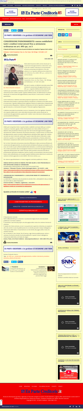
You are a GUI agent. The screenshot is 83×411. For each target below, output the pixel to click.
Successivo (42, 267)
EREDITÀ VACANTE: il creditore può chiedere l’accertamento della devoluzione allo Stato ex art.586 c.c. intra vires (68, 62)
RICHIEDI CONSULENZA (28, 5)
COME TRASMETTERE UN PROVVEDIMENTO (28, 202)
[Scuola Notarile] (68, 262)
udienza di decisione (15, 258)
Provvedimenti (6, 18)
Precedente (15, 267)
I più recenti (66, 56)
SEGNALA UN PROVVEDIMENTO (57, 5)
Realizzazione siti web (8, 406)
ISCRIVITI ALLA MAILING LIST (28, 210)
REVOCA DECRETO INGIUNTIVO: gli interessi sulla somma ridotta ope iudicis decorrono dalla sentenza (67, 82)
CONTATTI (38, 5)
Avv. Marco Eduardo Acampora (12, 87)
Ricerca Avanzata (62, 49)
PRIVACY (45, 5)
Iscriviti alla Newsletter (31, 18)
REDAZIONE (18, 5)
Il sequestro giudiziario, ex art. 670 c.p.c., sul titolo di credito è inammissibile (17, 270)
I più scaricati (74, 56)
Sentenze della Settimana (15, 18)
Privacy (1, 403)
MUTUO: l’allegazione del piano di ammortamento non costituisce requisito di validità (67, 72)
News (23, 18)
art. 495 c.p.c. (10, 256)
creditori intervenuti (37, 256)
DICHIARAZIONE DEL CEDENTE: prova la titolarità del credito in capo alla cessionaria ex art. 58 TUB (68, 124)
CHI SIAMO (10, 5)
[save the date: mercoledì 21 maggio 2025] (68, 212)
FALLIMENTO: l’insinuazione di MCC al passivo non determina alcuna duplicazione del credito (68, 114)
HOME (4, 5)
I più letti (60, 56)
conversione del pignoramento (23, 256)
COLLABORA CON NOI (44, 386)
